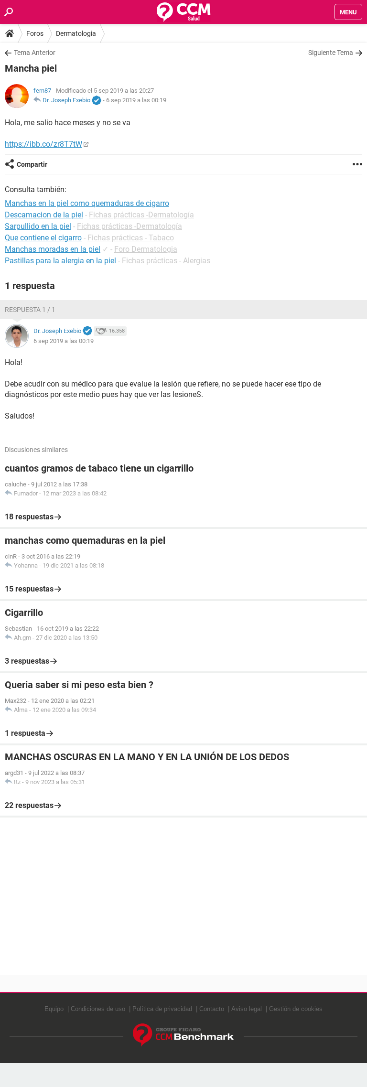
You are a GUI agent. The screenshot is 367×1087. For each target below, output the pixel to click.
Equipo (54, 1008)
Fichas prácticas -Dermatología (141, 214)
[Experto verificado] (96, 101)
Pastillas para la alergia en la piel (60, 260)
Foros (34, 33)
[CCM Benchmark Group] (183, 1035)
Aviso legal (246, 1008)
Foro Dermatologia (145, 249)
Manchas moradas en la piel (52, 249)
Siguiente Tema (330, 52)
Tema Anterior (34, 52)
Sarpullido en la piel (38, 226)
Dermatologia (76, 33)
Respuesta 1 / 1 (30, 309)
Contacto (211, 1008)
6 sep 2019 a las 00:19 (136, 100)
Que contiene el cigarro (43, 237)
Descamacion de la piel (44, 214)
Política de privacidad (162, 1008)
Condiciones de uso (98, 1008)
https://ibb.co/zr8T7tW (43, 144)
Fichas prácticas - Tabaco (130, 237)
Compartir (32, 164)
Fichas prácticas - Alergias (166, 260)
